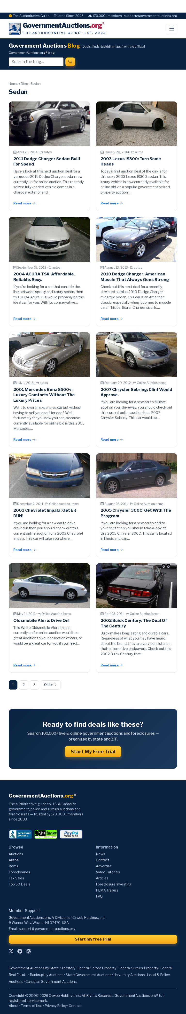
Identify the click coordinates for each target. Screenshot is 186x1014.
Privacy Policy (56, 1006)
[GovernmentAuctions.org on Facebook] (19, 951)
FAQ (99, 896)
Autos (14, 860)
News (100, 854)
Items (13, 866)
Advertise (104, 866)
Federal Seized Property (97, 968)
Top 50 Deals (19, 884)
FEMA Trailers (107, 890)
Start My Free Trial (93, 752)
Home (13, 84)
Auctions (16, 854)
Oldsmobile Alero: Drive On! (41, 620)
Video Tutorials (108, 872)
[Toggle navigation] (171, 28)
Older (49, 685)
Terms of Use (31, 1006)
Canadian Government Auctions (51, 981)
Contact (102, 860)
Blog (24, 84)
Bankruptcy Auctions (46, 975)
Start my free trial (93, 939)
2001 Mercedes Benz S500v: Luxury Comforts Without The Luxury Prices (44, 395)
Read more (22, 203)
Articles (102, 878)
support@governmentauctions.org (47, 929)
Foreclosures (19, 872)
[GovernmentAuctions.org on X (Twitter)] (11, 951)
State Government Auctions (88, 975)
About (14, 1006)
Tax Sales (16, 878)
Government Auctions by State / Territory (42, 968)
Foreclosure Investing (114, 884)
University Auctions (129, 975)
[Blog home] (28, 951)
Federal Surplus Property (138, 968)
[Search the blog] (70, 62)
